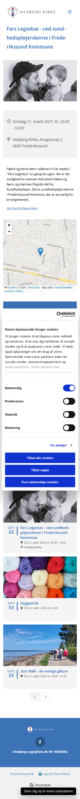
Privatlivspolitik (22, 774)
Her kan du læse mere (22, 208)
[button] (66, 12)
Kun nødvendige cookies (40, 482)
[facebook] (40, 742)
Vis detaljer (58, 445)
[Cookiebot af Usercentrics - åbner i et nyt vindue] (57, 314)
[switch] (69, 401)
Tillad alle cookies (40, 458)
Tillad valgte (40, 470)
